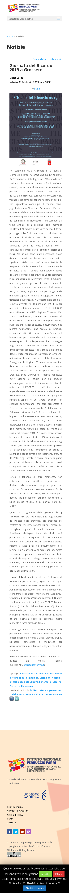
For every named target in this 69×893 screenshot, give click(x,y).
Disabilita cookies (35, 888)
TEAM (10, 818)
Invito (37, 88)
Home (10, 36)
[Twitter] (15, 831)
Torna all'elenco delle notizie (47, 59)
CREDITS (11, 822)
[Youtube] (22, 831)
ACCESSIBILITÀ (15, 814)
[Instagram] (28, 831)
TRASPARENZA (15, 807)
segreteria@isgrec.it (34, 664)
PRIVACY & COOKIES (18, 811)
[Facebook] (9, 831)
